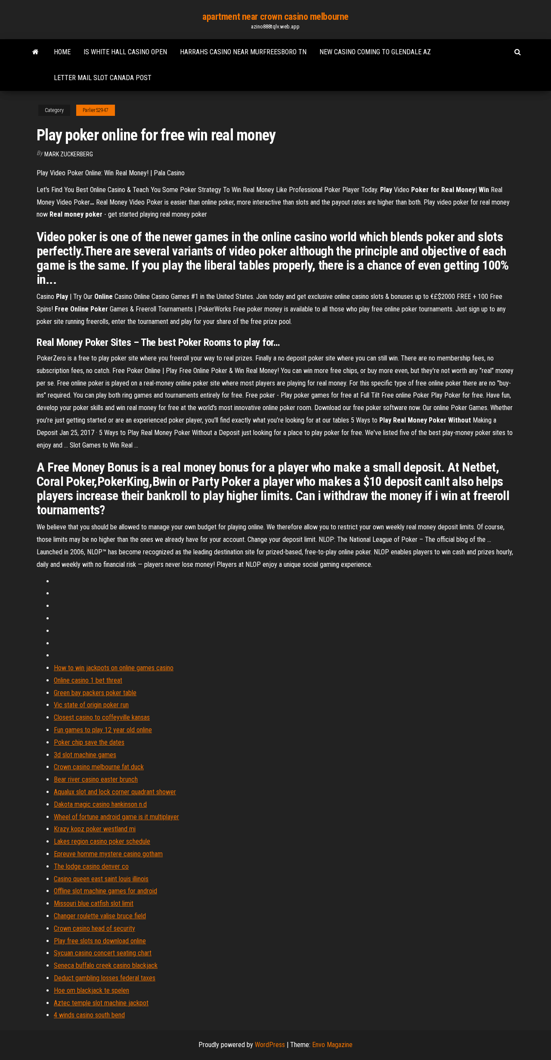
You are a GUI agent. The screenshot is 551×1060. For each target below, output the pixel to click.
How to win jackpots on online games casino (113, 668)
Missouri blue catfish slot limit (93, 903)
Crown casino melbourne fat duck (99, 767)
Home (62, 52)
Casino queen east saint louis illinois (101, 879)
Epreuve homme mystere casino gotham (108, 854)
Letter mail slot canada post (103, 78)
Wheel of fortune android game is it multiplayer (116, 817)
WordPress (270, 1045)
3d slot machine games (85, 755)
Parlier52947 (95, 110)
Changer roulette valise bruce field (100, 916)
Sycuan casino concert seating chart (103, 953)
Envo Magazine (332, 1045)
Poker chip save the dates (89, 742)
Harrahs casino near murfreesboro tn (243, 52)
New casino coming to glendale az (375, 52)
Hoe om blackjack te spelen (91, 990)
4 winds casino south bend (89, 1015)
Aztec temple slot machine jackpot (101, 1003)
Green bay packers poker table (95, 693)
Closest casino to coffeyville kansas (102, 717)
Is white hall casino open (125, 52)
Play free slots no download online (100, 941)
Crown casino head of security (94, 928)
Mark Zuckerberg (68, 154)
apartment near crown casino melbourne (275, 16)
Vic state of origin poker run (91, 705)
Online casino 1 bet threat (88, 680)
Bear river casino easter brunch (96, 779)
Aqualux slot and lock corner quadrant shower (115, 792)
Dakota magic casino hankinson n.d (100, 804)
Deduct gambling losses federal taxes (104, 978)
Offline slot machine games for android (105, 891)
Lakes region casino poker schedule (102, 841)
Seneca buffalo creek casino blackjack (106, 965)
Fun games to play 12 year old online (103, 730)
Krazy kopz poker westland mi (95, 829)
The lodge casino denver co (91, 866)
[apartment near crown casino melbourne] (35, 52)
